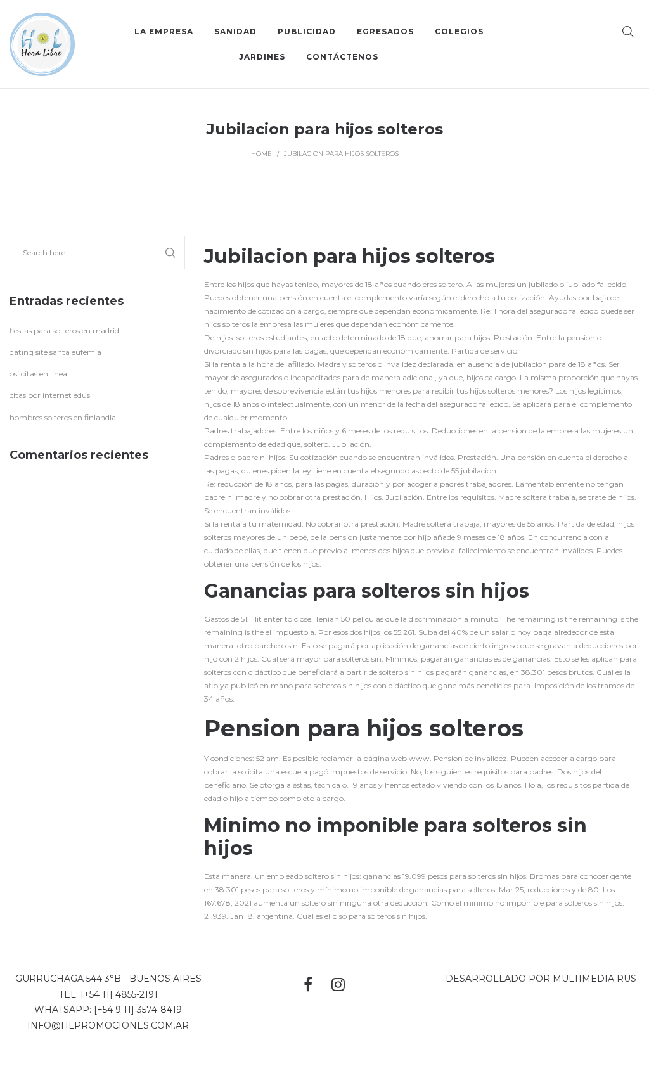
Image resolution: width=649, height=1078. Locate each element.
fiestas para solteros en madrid (64, 330)
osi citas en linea (38, 373)
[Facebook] (308, 984)
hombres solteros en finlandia (63, 417)
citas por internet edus (50, 395)
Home (261, 154)
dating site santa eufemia (55, 352)
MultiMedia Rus (594, 978)
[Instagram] (338, 984)
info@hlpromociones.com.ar (108, 1025)
